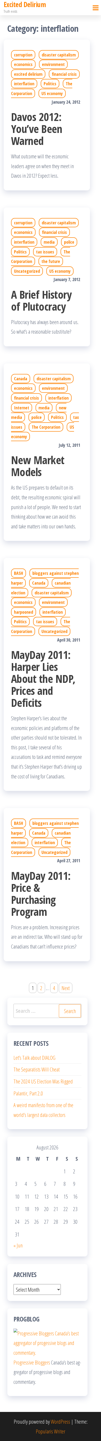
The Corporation (46, 427)
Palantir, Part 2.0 (28, 1093)
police (69, 242)
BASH (18, 573)
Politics (50, 84)
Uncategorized (27, 271)
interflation (24, 84)
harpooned (23, 612)
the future (50, 261)
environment (53, 64)
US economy (52, 93)
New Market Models (37, 465)
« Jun (18, 1245)
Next (66, 988)
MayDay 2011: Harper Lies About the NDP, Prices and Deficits (43, 678)
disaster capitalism (59, 55)
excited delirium (28, 74)
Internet (21, 408)
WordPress (60, 1421)
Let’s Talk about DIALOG (34, 1057)
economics (23, 64)
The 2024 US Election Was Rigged (43, 1081)
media (49, 242)
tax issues (45, 252)
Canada (20, 379)
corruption (23, 55)
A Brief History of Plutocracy (41, 300)
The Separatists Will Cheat (36, 1069)
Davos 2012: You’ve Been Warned (36, 128)
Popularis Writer (50, 1431)
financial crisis (64, 74)
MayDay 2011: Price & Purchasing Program (41, 893)
